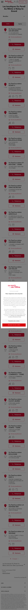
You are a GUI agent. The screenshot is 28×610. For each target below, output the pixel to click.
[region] (14, 305)
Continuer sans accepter (14, 291)
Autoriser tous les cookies (14, 324)
